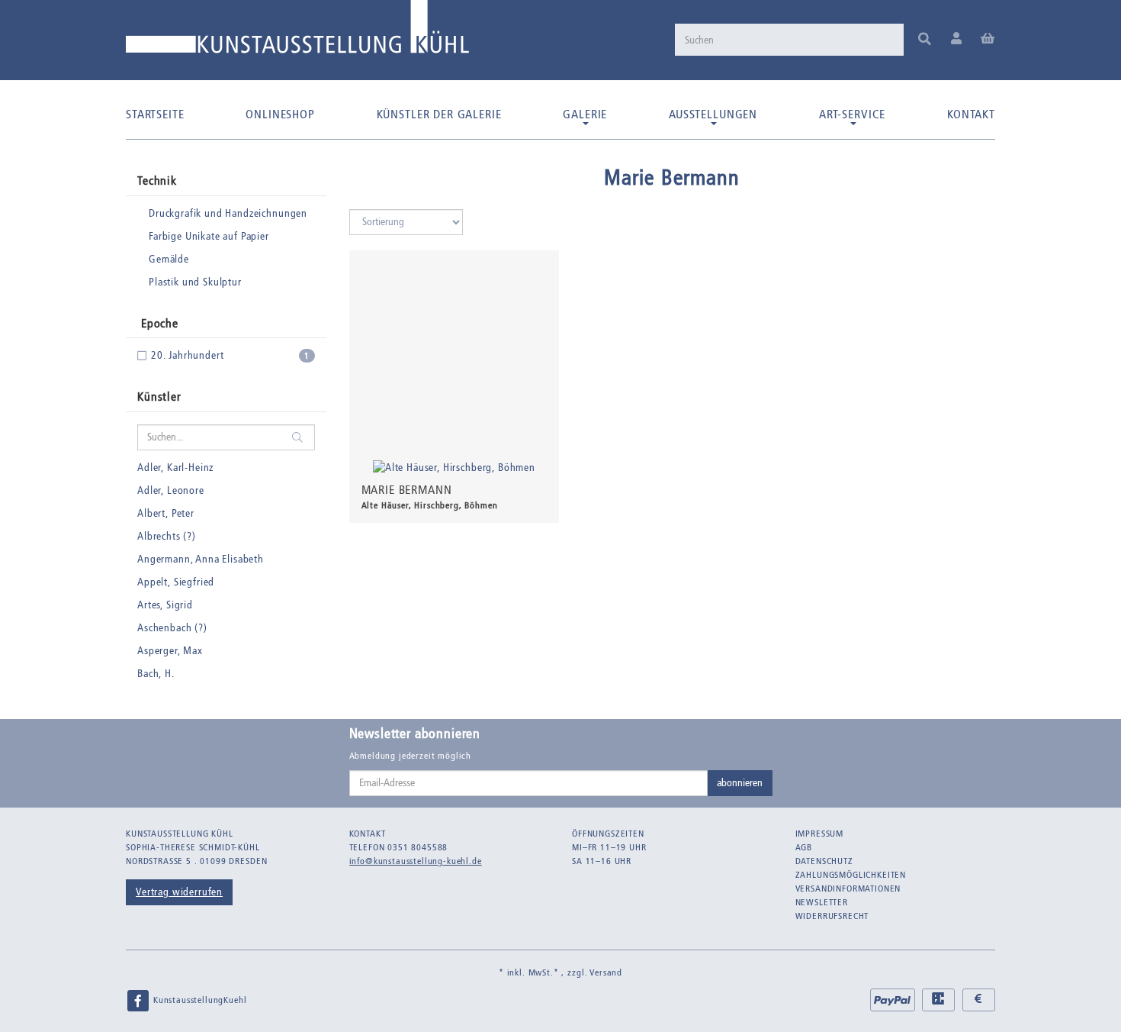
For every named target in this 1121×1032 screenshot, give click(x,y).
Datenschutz (824, 861)
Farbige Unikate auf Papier (209, 236)
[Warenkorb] (988, 39)
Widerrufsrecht (832, 916)
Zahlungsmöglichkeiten (851, 874)
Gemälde (169, 259)
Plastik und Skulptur (195, 282)
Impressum (819, 833)
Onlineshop (280, 114)
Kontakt (971, 114)
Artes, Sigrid (165, 604)
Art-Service (852, 114)
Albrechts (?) (166, 536)
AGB (804, 847)
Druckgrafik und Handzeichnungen (228, 213)
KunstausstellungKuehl (198, 1000)
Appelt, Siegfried (175, 582)
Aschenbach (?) (172, 627)
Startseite (155, 114)
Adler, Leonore (170, 490)
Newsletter (821, 902)
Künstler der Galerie (439, 114)
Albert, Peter (165, 513)
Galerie (585, 114)
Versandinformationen (848, 888)
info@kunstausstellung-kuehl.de (415, 861)
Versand (605, 972)
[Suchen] (925, 40)
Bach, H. (156, 673)
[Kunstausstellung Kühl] (297, 32)
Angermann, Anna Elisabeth (200, 559)
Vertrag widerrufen (179, 891)
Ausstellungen (713, 114)
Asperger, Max (170, 650)
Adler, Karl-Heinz (175, 467)
